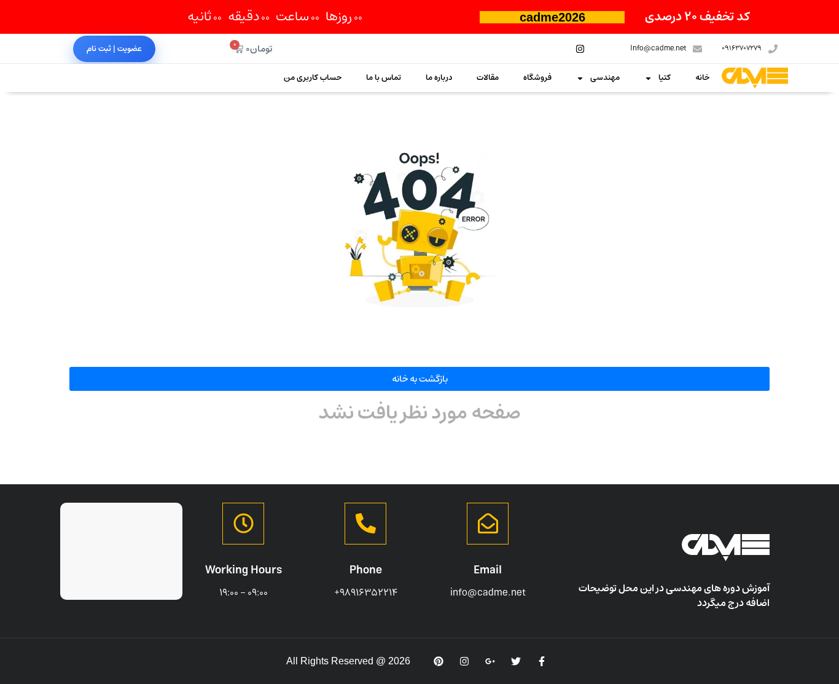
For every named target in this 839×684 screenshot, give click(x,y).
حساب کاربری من (312, 78)
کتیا (664, 78)
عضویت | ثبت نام (114, 49)
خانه (702, 78)
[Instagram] (580, 48)
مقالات (488, 78)
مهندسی (605, 78)
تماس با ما (383, 78)
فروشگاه (537, 78)
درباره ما (439, 78)
